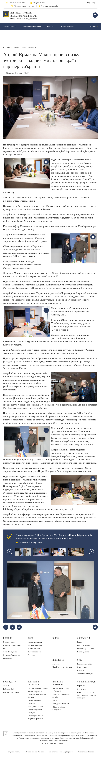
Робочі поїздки (34, 648)
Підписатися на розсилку (24, 6)
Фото (31, 638)
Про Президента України (62, 667)
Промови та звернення (32, 26)
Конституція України (85, 648)
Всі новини (7, 658)
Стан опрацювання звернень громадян (35, 717)
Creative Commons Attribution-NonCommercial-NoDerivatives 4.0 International (54, 734)
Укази (79, 642)
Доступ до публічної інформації (60, 689)
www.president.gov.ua (60, 738)
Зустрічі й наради (35, 645)
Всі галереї (32, 655)
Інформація (81, 685)
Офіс (79, 660)
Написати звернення (17, 2)
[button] (12, 627)
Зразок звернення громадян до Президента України (37, 694)
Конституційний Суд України (61, 751)
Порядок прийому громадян (35, 711)
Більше (93, 26)
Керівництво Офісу (84, 664)
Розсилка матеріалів (11, 692)
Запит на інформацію (49, 6)
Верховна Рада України (35, 751)
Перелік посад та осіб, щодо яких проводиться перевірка (86, 695)
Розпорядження (83, 645)
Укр (88, 2)
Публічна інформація (59, 683)
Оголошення (82, 667)
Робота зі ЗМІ (8, 689)
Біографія (56, 664)
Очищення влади (87, 681)
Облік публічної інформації (58, 708)
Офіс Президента (67, 26)
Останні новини (9, 26)
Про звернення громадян (38, 688)
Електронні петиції (35, 706)
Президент (58, 660)
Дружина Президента (11, 655)
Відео (55, 638)
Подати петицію (39, 2)
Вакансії (80, 670)
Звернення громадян (34, 683)
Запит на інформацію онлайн (60, 695)
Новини (16, 47)
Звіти (54, 700)
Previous (9, 551)
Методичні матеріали (60, 703)
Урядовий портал (13, 751)
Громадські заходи (35, 642)
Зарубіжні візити (34, 651)
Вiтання (50, 26)
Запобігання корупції (85, 673)
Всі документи (83, 651)
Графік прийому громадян (34, 701)
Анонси (6, 685)
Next (91, 551)
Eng (93, 2)
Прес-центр (9, 681)
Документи (83, 638)
